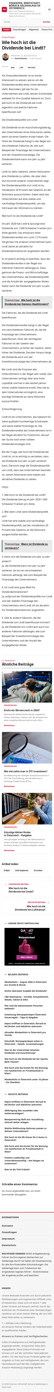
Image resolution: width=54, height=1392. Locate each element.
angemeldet (18, 1190)
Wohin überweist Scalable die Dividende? (25, 990)
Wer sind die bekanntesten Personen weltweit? (23, 1007)
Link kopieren (21, 870)
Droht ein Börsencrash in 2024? (22, 710)
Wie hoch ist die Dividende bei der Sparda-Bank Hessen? (26, 1060)
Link (21, 68)
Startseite (7, 1225)
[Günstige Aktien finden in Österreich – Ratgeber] (27, 808)
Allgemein (34, 29)
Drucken (31, 68)
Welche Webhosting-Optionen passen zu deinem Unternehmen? (25, 1130)
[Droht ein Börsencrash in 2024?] (27, 687)
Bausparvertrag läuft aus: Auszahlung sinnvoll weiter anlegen (24, 1121)
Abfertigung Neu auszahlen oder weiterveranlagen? (21, 1112)
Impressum (8, 1238)
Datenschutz (9, 1245)
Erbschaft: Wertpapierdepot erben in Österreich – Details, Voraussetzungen (24, 1042)
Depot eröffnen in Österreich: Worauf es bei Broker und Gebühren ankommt (25, 1025)
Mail (13, 68)
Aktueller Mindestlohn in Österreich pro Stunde (25, 1034)
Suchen (46, 22)
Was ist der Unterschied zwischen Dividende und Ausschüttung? (21, 1051)
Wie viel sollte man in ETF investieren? (26, 771)
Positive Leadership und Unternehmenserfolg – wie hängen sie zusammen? (24, 1160)
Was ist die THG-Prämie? (17, 1169)
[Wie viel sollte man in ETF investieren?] (27, 747)
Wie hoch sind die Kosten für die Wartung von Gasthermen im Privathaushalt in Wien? (26, 1070)
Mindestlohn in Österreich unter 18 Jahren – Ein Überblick (26, 1081)
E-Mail (7, 870)
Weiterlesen (9, 725)
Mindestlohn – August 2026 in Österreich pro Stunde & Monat (25, 983)
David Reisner (21, 58)
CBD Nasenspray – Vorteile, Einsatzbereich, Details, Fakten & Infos (26, 998)
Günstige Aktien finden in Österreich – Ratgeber (18, 834)
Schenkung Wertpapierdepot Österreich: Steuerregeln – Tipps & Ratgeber (25, 1016)
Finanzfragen (19, 29)
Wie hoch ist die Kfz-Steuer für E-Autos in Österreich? (25, 1138)
